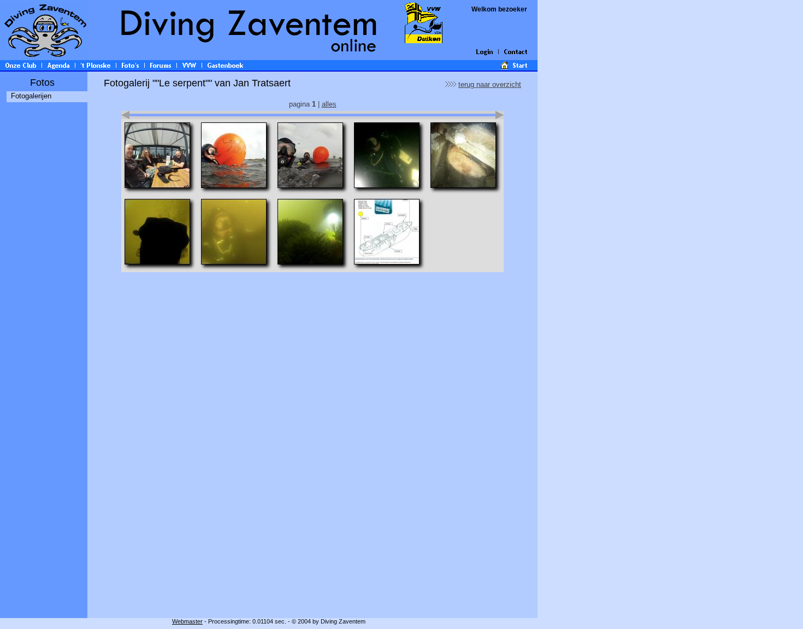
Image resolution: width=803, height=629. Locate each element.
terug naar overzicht (489, 84)
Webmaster (187, 621)
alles (329, 104)
